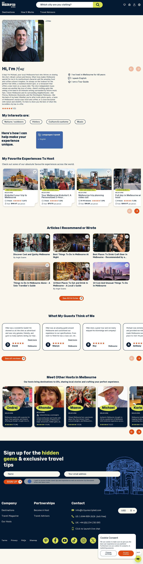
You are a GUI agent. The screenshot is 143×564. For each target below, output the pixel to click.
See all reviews (13, 359)
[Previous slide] (131, 431)
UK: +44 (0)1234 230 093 (87, 522)
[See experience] (20, 187)
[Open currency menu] (139, 4)
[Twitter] (93, 540)
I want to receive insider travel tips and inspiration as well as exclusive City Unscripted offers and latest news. (64, 481)
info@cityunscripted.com (88, 510)
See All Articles (70, 298)
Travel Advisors (47, 12)
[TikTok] (74, 540)
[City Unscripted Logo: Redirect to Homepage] (9, 5)
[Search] (98, 5)
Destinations (8, 510)
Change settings (108, 553)
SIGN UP (12, 482)
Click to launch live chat (87, 528)
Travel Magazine (10, 515)
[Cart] (129, 4)
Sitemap (33, 540)
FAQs (23, 540)
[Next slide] (136, 211)
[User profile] (134, 5)
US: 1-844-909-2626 (90, 516)
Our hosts (7, 521)
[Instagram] (83, 540)
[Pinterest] (46, 540)
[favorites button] (124, 4)
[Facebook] (55, 540)
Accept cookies (126, 553)
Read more (32, 340)
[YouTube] (65, 540)
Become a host (41, 510)
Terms (4, 540)
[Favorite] (35, 172)
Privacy (14, 540)
